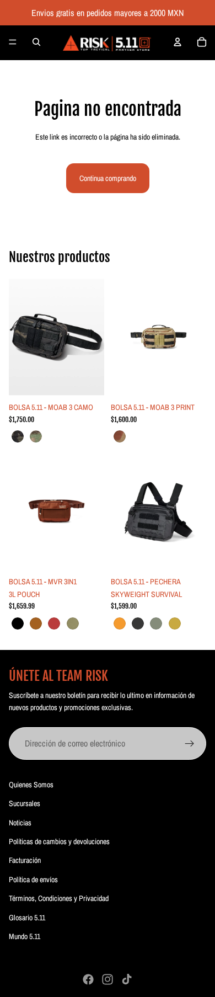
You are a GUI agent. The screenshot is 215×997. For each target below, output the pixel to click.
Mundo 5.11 (24, 936)
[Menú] (12, 42)
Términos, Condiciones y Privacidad (59, 898)
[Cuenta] (177, 42)
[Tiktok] (126, 979)
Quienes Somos (31, 785)
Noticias (20, 823)
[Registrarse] (189, 743)
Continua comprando (107, 178)
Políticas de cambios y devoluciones (59, 841)
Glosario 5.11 (27, 918)
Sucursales (24, 803)
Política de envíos (33, 879)
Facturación (25, 860)
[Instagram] (107, 979)
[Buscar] (36, 42)
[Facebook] (88, 979)
